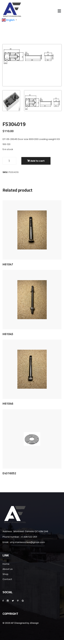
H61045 (8, 334)
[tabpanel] (32, 54)
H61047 (8, 264)
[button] (59, 11)
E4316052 (9, 473)
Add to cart (37, 160)
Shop (5, 574)
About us (8, 569)
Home (6, 564)
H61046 (8, 403)
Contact (7, 579)
